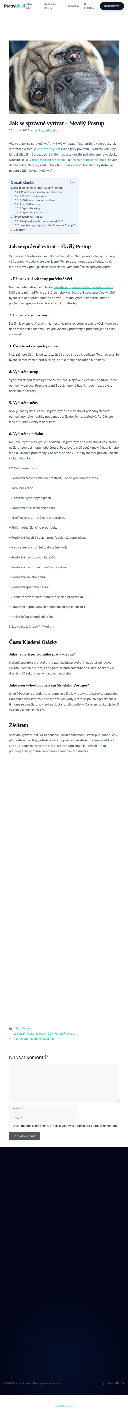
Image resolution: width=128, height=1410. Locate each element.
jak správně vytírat (47, 149)
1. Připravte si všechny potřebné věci (40, 192)
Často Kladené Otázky (28, 217)
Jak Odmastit (12, 1257)
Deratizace (10, 1243)
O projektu (89, 6)
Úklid (15, 34)
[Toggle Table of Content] (72, 182)
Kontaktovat (111, 6)
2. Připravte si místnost (33, 196)
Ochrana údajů (13, 1313)
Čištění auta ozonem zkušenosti (35, 1038)
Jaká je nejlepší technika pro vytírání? (41, 221)
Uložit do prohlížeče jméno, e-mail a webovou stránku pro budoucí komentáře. (65, 1125)
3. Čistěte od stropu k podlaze (37, 200)
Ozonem (9, 1270)
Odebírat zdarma (64, 1359)
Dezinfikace (11, 1250)
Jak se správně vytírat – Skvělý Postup (38, 187)
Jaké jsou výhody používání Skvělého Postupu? (48, 225)
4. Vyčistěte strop (30, 204)
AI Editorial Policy (64, 1405)
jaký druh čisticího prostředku (46, 160)
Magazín (73, 6)
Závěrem (19, 229)
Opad (7, 1263)
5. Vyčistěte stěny (30, 208)
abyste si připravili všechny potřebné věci (83, 287)
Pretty (14, 6)
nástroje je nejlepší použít (88, 160)
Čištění (8, 1236)
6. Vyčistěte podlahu (32, 212)
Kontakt (8, 1306)
